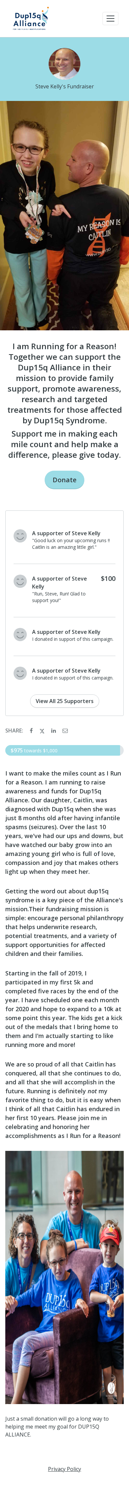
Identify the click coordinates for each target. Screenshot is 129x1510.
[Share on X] (42, 730)
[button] (110, 18)
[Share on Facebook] (32, 730)
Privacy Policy (64, 1469)
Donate (64, 479)
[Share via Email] (65, 730)
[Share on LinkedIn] (54, 730)
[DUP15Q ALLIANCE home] (31, 18)
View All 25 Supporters (65, 701)
